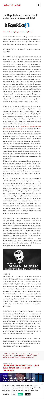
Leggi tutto (6, 394)
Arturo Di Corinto (12, 5)
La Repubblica (26, 357)
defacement (11, 357)
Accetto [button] (20, 394)
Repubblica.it (20, 356)
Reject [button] (13, 394)
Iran (20, 357)
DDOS (5, 357)
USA (32, 357)
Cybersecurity (34, 354)
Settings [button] (28, 394)
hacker (17, 357)
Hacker (14, 356)
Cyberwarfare (7, 356)
